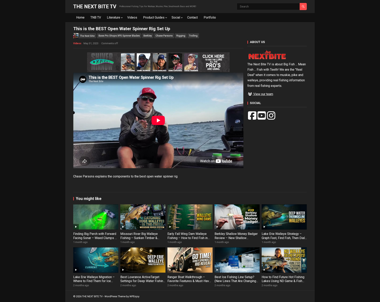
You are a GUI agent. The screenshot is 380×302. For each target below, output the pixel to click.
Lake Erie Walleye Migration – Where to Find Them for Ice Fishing (94, 281)
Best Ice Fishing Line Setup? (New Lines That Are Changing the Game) (235, 281)
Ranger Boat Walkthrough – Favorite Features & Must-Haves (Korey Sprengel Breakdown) (190, 281)
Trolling (193, 35)
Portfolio (210, 17)
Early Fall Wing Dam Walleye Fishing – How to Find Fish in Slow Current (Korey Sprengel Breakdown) (187, 240)
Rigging (180, 35)
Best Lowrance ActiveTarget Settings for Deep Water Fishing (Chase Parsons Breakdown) (142, 281)
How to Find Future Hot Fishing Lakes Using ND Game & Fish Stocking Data (283, 281)
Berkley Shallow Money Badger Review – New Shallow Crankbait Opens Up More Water (237, 238)
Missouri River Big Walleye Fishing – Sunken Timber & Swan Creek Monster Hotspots (141, 238)
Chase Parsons (164, 35)
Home (80, 17)
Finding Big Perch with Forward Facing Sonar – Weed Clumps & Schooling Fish (95, 238)
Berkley (147, 35)
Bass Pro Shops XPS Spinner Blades (119, 35)
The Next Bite (87, 36)
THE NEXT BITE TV (94, 6)
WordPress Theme (114, 296)
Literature (113, 17)
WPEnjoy (134, 296)
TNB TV (95, 17)
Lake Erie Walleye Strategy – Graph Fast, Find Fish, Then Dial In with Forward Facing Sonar (283, 238)
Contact (192, 17)
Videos (132, 17)
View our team (263, 94)
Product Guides (153, 17)
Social (176, 17)
